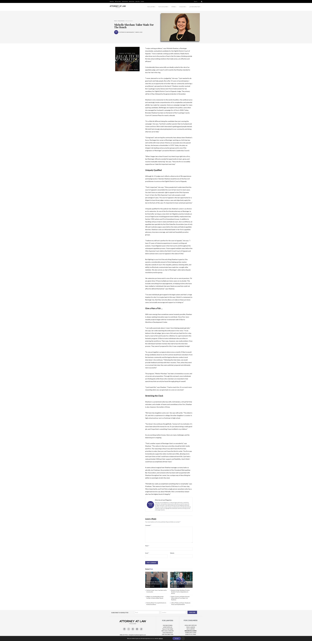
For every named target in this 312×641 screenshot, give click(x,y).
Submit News (131, 1)
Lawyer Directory (194, 6)
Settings (161, 638)
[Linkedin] (124, 629)
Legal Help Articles (191, 625)
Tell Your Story (118, 1)
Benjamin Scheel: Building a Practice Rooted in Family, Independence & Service (180, 592)
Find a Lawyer (190, 627)
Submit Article (125, 1)
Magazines (182, 6)
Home (115, 20)
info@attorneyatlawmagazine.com (137, 634)
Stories (173, 6)
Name (147, 545)
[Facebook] (132, 629)
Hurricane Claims (190, 632)
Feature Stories (121, 20)
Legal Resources (168, 632)
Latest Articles (167, 627)
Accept (177, 638)
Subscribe (137, 1)
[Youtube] (137, 629)
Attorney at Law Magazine (163, 500)
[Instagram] (128, 629)
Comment (148, 525)
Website (172, 553)
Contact (142, 1)
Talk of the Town (167, 629)
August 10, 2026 (150, 586)
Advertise (112, 1)
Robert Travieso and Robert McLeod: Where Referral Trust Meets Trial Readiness (180, 598)
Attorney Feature (129, 20)
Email (147, 553)
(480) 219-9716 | (124, 634)
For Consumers (163, 6)
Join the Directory (167, 634)
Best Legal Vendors (168, 630)
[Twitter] (141, 629)
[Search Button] (201, 1)
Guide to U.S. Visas (190, 634)
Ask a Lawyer (191, 629)
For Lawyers (151, 6)
